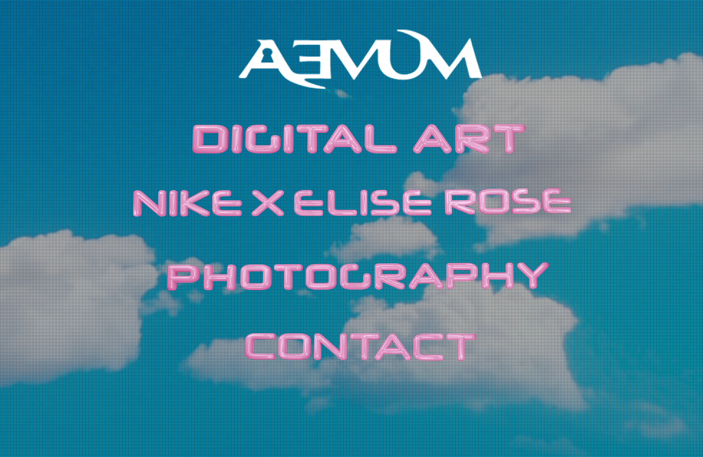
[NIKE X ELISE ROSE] (351, 201)
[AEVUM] (360, 59)
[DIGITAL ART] (357, 138)
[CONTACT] (360, 349)
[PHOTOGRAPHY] (360, 278)
